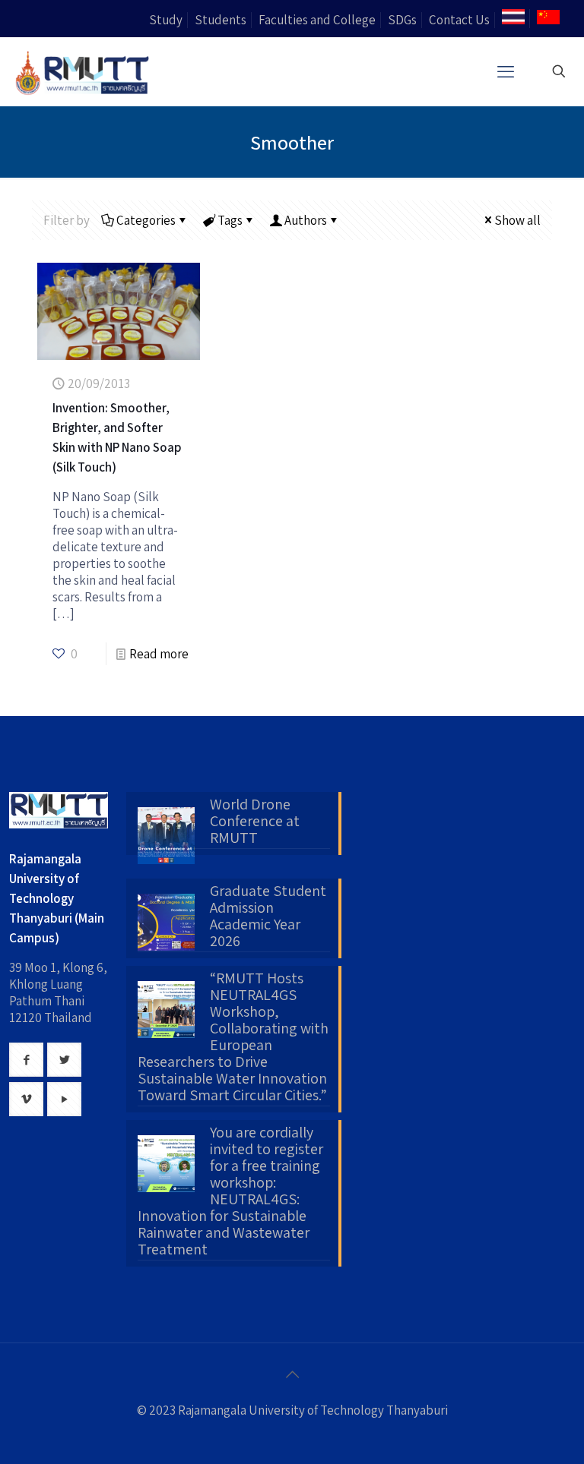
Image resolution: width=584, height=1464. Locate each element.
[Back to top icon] (292, 1374)
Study (165, 19)
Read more (159, 653)
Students (220, 19)
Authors (305, 220)
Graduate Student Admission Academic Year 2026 (268, 916)
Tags (230, 220)
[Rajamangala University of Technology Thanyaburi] (83, 71)
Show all (517, 220)
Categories (146, 220)
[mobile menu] (506, 71)
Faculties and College (317, 19)
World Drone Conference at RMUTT (255, 821)
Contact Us (459, 19)
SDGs (402, 19)
